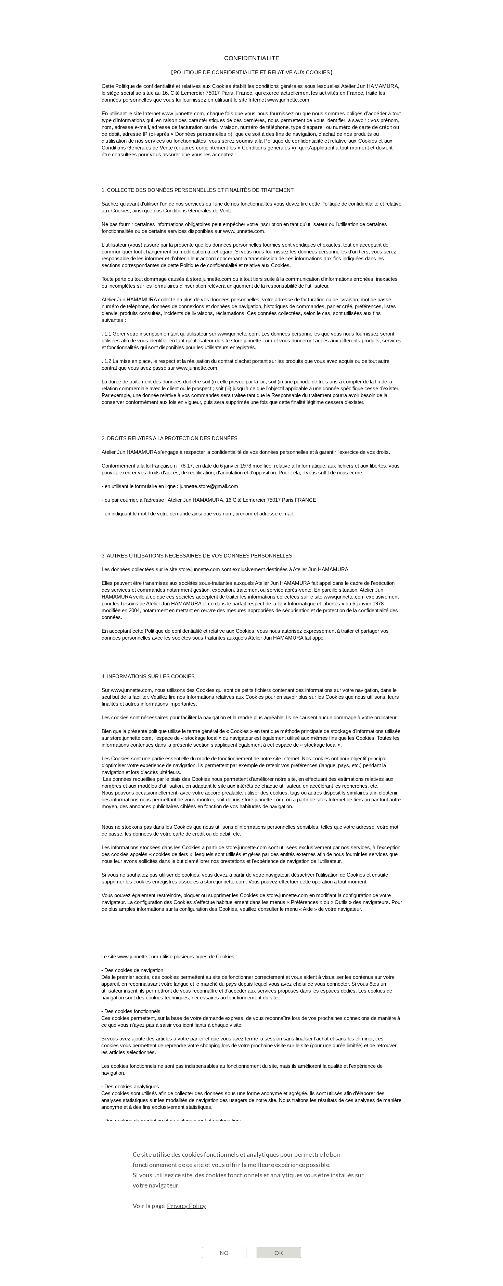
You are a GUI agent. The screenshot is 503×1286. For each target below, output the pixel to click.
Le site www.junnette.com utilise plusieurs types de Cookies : (169, 956)
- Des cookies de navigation (132, 970)
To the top (368, 1239)
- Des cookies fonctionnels (130, 1011)
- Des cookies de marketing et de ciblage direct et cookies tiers (171, 1121)
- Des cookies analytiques (130, 1086)
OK (278, 1252)
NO (224, 1252)
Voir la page (150, 1205)
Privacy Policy (186, 1205)
